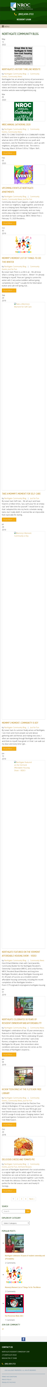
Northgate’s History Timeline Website (21, 69)
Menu (7, 26)
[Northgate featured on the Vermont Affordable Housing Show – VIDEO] (23, 854)
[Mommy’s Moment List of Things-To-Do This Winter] (23, 245)
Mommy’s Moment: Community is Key (20, 722)
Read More (9, 153)
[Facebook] (23, 1339)
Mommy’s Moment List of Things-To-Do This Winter (23, 1287)
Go (28, 1211)
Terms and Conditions (9, 1377)
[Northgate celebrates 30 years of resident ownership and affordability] (23, 1006)
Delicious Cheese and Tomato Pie (18, 1159)
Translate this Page (9, 1382)
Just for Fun (27, 199)
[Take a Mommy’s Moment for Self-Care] (23, 396)
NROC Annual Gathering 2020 (16, 124)
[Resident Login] (23, 19)
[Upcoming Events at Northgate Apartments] (23, 175)
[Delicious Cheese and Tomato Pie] (23, 1146)
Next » (31, 1199)
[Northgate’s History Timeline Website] (23, 56)
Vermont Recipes (25, 1167)
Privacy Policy (6, 1379)
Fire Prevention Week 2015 (14, 1316)
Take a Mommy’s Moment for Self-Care (21, 493)
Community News (15, 76)
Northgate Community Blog (15, 74)
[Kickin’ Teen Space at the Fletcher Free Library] (23, 1076)
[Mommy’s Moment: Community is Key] (23, 625)
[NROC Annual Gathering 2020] (23, 111)
